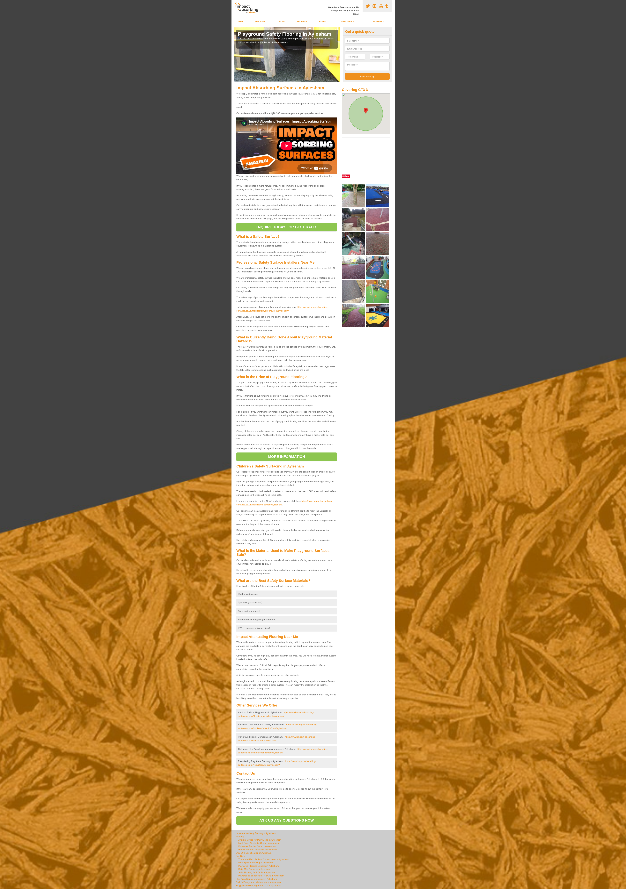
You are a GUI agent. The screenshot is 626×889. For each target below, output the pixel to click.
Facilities (302, 21)
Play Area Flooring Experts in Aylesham (258, 866)
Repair (322, 21)
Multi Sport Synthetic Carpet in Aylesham (259, 843)
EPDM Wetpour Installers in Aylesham (257, 849)
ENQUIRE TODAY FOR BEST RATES (287, 227)
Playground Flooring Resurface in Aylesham (258, 885)
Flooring (260, 21)
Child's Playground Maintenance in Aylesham (259, 882)
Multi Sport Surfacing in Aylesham (255, 862)
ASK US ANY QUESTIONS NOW (286, 820)
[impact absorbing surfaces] (247, 7)
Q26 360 (281, 21)
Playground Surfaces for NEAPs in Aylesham (261, 875)
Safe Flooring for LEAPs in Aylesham (257, 872)
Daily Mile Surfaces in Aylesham (254, 869)
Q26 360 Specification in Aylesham (254, 853)
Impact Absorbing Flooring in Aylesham (256, 833)
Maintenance (347, 21)
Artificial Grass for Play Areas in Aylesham (259, 839)
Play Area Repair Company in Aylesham (256, 879)
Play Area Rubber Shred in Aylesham (257, 846)
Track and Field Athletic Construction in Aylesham (263, 859)
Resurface (378, 21)
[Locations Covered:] (235, 3)
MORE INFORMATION (286, 457)
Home (240, 21)
